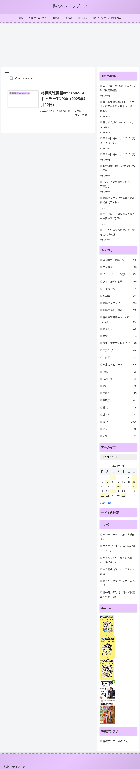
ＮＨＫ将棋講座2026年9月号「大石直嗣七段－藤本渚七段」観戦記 (117, 106)
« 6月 (102, 503)
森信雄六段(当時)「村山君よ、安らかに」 (118, 124)
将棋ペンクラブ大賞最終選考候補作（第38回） (117, 200)
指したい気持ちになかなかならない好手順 (117, 232)
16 (118, 486)
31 (123, 495)
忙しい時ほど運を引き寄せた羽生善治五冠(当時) (117, 216)
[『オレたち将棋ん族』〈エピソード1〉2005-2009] (107, 625)
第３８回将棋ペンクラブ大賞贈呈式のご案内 (117, 140)
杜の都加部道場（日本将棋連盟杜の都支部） (117, 594)
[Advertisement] (70, 45)
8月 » (110, 503)
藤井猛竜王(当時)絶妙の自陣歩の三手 (118, 168)
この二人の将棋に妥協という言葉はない (117, 184)
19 (134, 486)
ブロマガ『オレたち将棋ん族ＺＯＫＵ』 (117, 548)
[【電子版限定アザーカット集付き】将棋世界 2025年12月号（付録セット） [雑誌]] (107, 712)
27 (102, 495)
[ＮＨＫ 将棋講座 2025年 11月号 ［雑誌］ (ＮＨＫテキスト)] (107, 691)
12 (134, 481)
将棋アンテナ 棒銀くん (115, 741)
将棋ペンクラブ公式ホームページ (117, 583)
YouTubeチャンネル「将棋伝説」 (117, 536)
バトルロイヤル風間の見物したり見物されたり (117, 560)
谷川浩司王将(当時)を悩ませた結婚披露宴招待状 (118, 88)
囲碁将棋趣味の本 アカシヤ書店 (117, 571)
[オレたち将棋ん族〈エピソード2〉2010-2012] (107, 647)
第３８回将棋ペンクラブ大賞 (119, 154)
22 (113, 491)
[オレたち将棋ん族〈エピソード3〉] (107, 669)
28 (107, 495)
